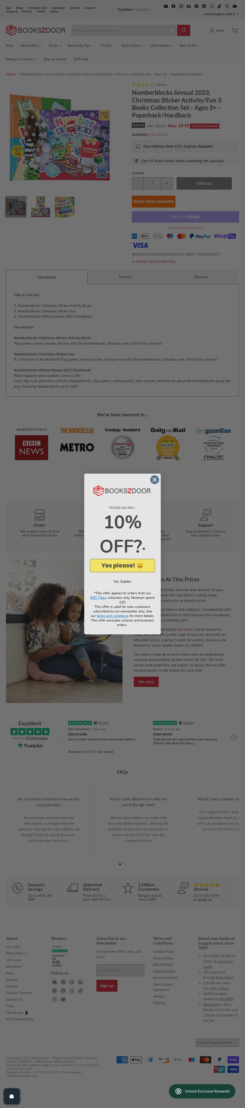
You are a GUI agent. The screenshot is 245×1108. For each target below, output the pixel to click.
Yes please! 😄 (122, 565)
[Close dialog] (154, 480)
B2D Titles (98, 597)
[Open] (12, 1096)
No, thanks (122, 581)
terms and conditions (112, 616)
